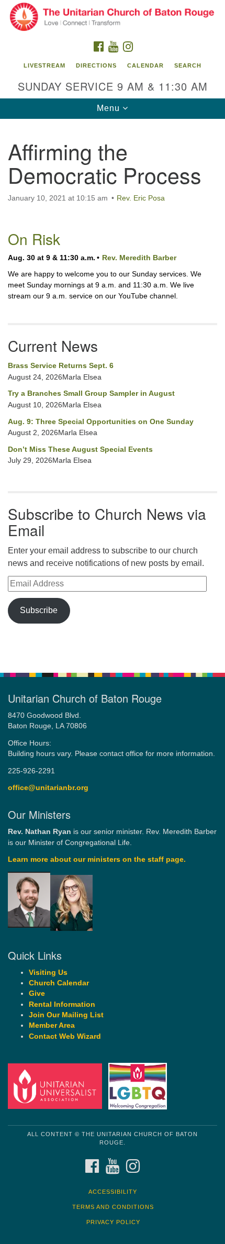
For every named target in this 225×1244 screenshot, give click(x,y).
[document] (112, 390)
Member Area (52, 1025)
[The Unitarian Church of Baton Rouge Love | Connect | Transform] (112, 18)
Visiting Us (48, 972)
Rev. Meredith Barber (139, 257)
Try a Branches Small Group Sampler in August (91, 393)
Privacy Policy (113, 1222)
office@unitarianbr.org (48, 788)
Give (37, 993)
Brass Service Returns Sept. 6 (61, 365)
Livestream (44, 65)
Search (187, 65)
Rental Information (62, 1004)
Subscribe (39, 610)
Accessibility (112, 1192)
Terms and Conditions (113, 1207)
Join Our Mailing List (66, 1015)
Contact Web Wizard (65, 1036)
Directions (96, 65)
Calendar (145, 65)
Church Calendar (59, 983)
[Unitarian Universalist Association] (57, 1086)
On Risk (34, 238)
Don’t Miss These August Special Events (80, 449)
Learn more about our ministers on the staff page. (97, 859)
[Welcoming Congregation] (139, 1086)
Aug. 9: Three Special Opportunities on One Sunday (101, 421)
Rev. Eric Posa (141, 198)
